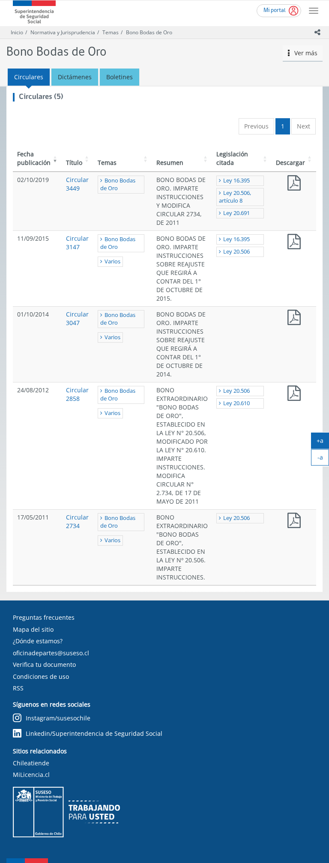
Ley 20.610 (236, 403)
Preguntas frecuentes (44, 617)
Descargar (290, 162)
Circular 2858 (77, 394)
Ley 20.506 (236, 251)
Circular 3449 (77, 184)
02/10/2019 (33, 180)
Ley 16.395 (236, 180)
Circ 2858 (293, 395)
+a (323, 442)
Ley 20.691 (236, 213)
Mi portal (274, 10)
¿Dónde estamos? (38, 641)
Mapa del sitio (33, 629)
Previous (256, 126)
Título (74, 162)
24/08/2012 (33, 390)
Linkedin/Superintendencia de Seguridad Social (94, 733)
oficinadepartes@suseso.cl (51, 653)
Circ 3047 (293, 319)
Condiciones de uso (41, 676)
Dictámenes (75, 77)
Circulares (28, 77)
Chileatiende (31, 763)
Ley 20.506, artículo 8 (235, 196)
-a (323, 459)
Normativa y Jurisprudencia (62, 32)
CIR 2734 (293, 522)
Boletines (119, 77)
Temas (110, 32)
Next (303, 126)
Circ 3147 (293, 243)
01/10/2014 (33, 314)
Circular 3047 (77, 318)
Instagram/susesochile (58, 718)
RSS (18, 688)
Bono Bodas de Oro (149, 32)
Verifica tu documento (44, 664)
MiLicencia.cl (31, 774)
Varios (112, 261)
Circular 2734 (77, 521)
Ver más (303, 53)
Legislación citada (232, 158)
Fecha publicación (34, 158)
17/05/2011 (33, 517)
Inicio (17, 32)
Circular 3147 (77, 242)
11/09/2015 (33, 238)
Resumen (169, 162)
